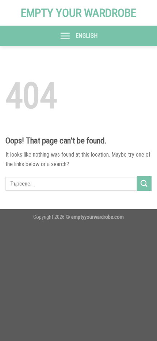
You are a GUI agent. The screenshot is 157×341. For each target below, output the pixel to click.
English (86, 35)
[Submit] (144, 183)
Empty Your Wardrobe (78, 13)
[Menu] (65, 36)
